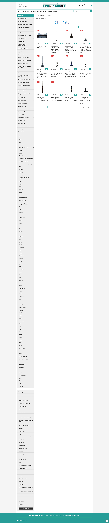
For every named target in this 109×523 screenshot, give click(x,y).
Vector (20, 331)
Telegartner (21, 321)
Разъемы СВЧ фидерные (24, 85)
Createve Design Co (23, 161)
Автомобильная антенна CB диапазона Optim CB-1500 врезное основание (56, 99)
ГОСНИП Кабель (23, 356)
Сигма (20, 370)
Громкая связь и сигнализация (22, 45)
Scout (20, 293)
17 (88, 107)
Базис (20, 351)
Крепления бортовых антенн (25, 72)
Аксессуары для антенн (24, 79)
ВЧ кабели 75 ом (22, 106)
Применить (26, 508)
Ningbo (20, 242)
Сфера (20, 380)
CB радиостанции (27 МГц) (24, 35)
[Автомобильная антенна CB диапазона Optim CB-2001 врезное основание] (71, 87)
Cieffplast (21, 153)
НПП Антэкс (22, 364)
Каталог (20, 11)
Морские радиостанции (24, 27)
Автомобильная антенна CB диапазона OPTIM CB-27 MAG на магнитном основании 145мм (85, 100)
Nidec (20, 239)
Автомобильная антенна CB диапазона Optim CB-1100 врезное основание (85, 74)
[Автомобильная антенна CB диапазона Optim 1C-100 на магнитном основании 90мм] (86, 36)
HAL (20, 195)
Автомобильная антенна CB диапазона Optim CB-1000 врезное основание (56, 74)
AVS (20, 145)
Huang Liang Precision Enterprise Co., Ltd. (24, 204)
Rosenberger (22, 288)
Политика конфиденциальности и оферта (39, 515)
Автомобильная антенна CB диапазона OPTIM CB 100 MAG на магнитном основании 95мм (70, 74)
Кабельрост (21, 114)
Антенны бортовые (23, 63)
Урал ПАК (21, 386)
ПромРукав (21, 367)
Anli (20, 139)
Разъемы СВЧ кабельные (24, 82)
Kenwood (21, 212)
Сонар (20, 372)
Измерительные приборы (24, 126)
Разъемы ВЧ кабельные (23, 88)
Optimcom (21, 247)
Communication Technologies (26, 158)
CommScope (22, 155)
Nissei (20, 244)
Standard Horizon (23, 312)
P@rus (20, 250)
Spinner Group (22, 307)
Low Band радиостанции (24, 30)
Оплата (45, 11)
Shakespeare (22, 296)
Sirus (20, 302)
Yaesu (20, 340)
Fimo (20, 181)
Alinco (20, 136)
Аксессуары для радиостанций (22, 51)
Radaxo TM (21, 269)
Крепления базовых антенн (24, 70)
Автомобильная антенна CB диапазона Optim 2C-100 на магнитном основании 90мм (42, 74)
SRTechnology (22, 310)
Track (20, 326)
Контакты (33, 11)
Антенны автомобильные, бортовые (24, 67)
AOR (20, 142)
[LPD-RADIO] (54, 5)
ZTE (20, 342)
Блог (51, 515)
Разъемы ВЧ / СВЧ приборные (25, 90)
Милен (20, 361)
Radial (20, 272)
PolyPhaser (21, 255)
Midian (20, 231)
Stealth (20, 318)
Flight (20, 184)
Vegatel (20, 334)
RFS (20, 277)
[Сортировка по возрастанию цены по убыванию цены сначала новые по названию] (85, 27)
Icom (20, 209)
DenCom (21, 169)
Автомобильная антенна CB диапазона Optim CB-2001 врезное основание (71, 99)
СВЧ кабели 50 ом (22, 103)
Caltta (20, 150)
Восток (20, 353)
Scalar (20, 291)
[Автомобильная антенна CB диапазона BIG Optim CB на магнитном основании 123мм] (71, 36)
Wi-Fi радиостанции (23, 32)
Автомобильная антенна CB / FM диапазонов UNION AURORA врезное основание (55, 49)
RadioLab (21, 274)
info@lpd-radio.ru (22, 4)
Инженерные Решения (24, 359)
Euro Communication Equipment (24, 178)
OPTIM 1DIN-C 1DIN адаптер (41, 47)
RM (20, 283)
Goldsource (21, 189)
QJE (20, 264)
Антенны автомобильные (24, 60)
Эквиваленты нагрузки (23, 117)
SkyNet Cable (22, 304)
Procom (21, 258)
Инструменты (21, 123)
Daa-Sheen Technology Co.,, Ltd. (26, 164)
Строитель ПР (22, 375)
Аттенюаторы (21, 120)
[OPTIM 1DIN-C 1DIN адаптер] (42, 36)
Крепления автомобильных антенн (24, 76)
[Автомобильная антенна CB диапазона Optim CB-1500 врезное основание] (57, 87)
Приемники (21, 41)
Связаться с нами (67, 515)
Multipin (21, 236)
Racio (20, 266)
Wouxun (21, 337)
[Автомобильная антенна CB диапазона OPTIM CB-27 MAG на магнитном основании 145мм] (86, 87)
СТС (20, 378)
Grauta (20, 192)
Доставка (39, 11)
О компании (26, 11)
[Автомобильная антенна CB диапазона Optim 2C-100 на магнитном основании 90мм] (42, 61)
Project (20, 261)
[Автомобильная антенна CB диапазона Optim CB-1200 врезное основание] (42, 87)
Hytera (20, 206)
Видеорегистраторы (23, 48)
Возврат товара (76, 515)
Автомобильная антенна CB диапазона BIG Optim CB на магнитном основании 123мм (70, 49)
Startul (20, 315)
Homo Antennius (23, 197)
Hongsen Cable (22, 200)
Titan (20, 323)
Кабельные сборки (22, 111)
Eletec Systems (22, 174)
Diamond (21, 172)
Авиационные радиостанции (25, 24)
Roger (20, 285)
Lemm (20, 220)
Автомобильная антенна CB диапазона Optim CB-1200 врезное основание (42, 99)
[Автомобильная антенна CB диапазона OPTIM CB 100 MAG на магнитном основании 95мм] (71, 61)
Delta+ (20, 166)
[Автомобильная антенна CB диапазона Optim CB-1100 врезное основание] (86, 61)
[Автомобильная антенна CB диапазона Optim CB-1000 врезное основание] (57, 61)
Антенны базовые (22, 54)
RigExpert (21, 280)
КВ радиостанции (22, 18)
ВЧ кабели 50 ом (22, 100)
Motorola (21, 234)
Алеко (20, 345)
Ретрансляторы (22, 38)
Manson (21, 225)
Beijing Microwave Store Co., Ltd (26, 147)
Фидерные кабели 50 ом (24, 109)
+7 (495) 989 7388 (22, 6)
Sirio (20, 299)
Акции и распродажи (23, 128)
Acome (20, 134)
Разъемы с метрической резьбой (24, 94)
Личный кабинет (52, 11)
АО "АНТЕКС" (22, 348)
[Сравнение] (79, 5)
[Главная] (37, 15)
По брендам (42, 15)
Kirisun (20, 215)
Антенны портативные (23, 57)
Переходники (21, 97)
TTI (20, 329)
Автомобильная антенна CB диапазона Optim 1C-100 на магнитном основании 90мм (85, 49)
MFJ (20, 228)
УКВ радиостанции (22, 21)
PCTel (20, 253)
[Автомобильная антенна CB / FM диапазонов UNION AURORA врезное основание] (57, 36)
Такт (20, 383)
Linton (20, 223)
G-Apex (20, 186)
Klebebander (22, 217)
